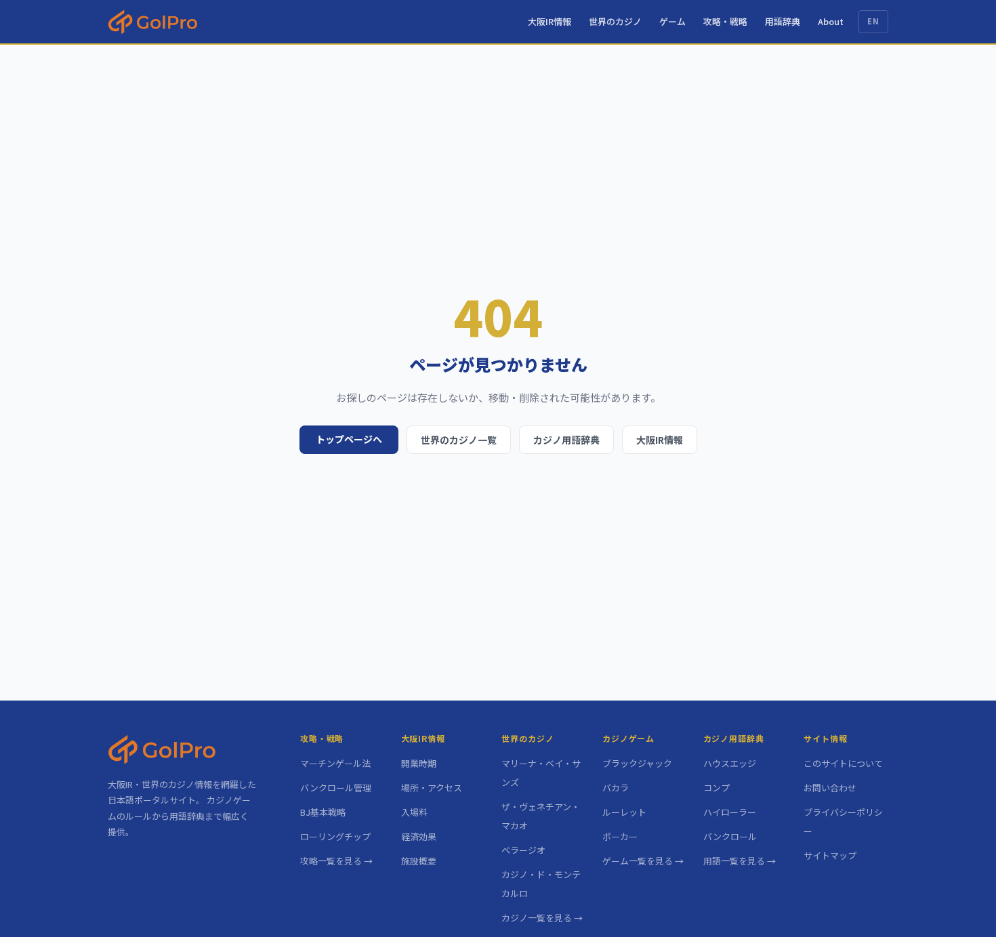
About (831, 21)
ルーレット (624, 812)
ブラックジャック (637, 763)
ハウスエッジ (729, 763)
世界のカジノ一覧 (459, 439)
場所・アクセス (431, 787)
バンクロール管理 (335, 787)
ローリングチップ (335, 836)
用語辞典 (782, 21)
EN (873, 21)
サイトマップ (830, 855)
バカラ (615, 787)
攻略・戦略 (725, 21)
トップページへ (349, 439)
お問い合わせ (830, 787)
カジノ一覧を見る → (542, 917)
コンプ (716, 787)
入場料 (414, 812)
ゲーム (672, 21)
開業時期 (418, 763)
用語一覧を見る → (739, 860)
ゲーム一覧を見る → (643, 860)
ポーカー (620, 836)
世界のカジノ (615, 21)
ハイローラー (729, 812)
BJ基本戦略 (323, 812)
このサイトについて (843, 763)
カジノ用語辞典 (566, 439)
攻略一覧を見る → (336, 860)
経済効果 (418, 836)
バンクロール (730, 836)
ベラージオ (523, 850)
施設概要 (418, 860)
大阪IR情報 (549, 21)
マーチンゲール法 (335, 763)
